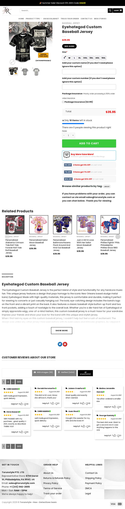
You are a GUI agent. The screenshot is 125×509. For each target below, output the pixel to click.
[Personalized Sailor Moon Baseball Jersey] (39, 225)
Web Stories (100, 18)
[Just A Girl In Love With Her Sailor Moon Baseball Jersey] (86, 225)
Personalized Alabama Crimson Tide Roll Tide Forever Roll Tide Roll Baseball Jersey (14, 246)
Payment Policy (93, 483)
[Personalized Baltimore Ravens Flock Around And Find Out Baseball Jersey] (62, 225)
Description (7, 277)
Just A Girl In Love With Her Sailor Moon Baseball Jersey (85, 244)
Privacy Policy (50, 483)
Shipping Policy (93, 478)
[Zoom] (12, 62)
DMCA (88, 488)
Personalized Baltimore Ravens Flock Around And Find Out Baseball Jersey (61, 245)
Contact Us (86, 18)
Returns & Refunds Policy (56, 478)
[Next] (48, 43)
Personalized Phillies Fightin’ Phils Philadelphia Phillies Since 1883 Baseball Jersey (110, 245)
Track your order (70, 18)
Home (21, 18)
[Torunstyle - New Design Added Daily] (9, 10)
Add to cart (89, 143)
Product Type (33, 18)
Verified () (67, 372)
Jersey (106, 186)
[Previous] (13, 43)
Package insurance (72, 93)
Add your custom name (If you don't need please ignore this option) (87, 64)
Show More (62, 330)
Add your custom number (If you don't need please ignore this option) (88, 80)
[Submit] (110, 10)
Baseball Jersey (71, 23)
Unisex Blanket (51, 18)
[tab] (7, 277)
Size (64, 52)
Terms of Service (52, 488)
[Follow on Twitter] (60, 344)
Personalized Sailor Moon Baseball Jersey (38, 242)
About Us (48, 472)
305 (19, 381)
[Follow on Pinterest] (65, 344)
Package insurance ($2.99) (79, 102)
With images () (44, 372)
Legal (88, 493)
